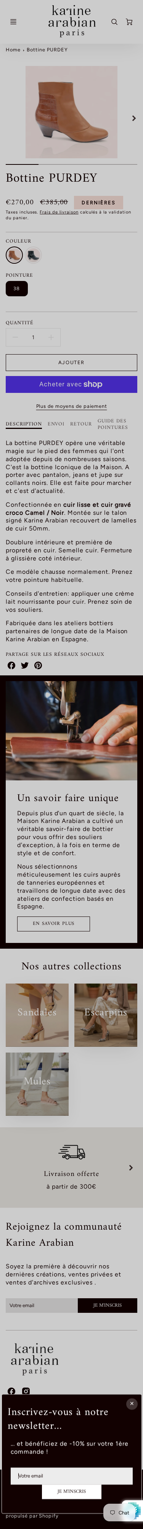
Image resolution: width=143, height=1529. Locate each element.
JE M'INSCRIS (72, 1492)
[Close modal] (131, 1404)
